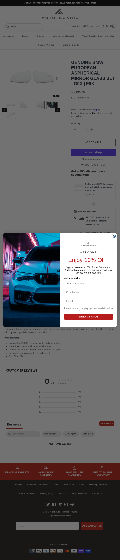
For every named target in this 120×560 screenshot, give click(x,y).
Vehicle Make (72, 278)
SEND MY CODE (89, 316)
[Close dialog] (114, 236)
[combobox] (87, 283)
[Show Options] (110, 283)
